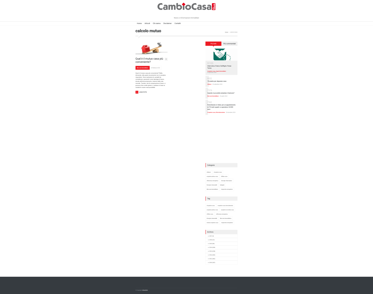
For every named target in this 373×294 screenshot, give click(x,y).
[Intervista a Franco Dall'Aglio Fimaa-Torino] (221, 55)
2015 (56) (211, 243)
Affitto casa (224, 176)
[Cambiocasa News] (186, 12)
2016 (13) (211, 240)
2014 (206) (211, 247)
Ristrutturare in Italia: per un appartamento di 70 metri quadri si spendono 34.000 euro (221, 107)
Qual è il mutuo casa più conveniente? (149, 60)
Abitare (209, 84)
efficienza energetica (212, 180)
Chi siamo (157, 23)
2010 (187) (211, 262)
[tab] (213, 44)
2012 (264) (211, 255)
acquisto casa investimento (225, 205)
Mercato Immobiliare (142, 68)
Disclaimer (167, 23)
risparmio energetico (227, 189)
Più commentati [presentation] (229, 44)
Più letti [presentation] (213, 44)
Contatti (178, 23)
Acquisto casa (211, 71)
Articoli (147, 23)
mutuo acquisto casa (212, 222)
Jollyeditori (145, 290)
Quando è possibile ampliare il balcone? (220, 93)
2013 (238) (211, 251)
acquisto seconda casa (227, 210)
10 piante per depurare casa (216, 81)
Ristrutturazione (220, 112)
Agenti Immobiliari (221, 71)
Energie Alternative (226, 180)
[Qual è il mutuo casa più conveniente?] (152, 48)
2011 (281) (211, 258)
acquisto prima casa (212, 176)
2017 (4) (211, 236)
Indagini (222, 185)
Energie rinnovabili (212, 185)
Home (139, 23)
